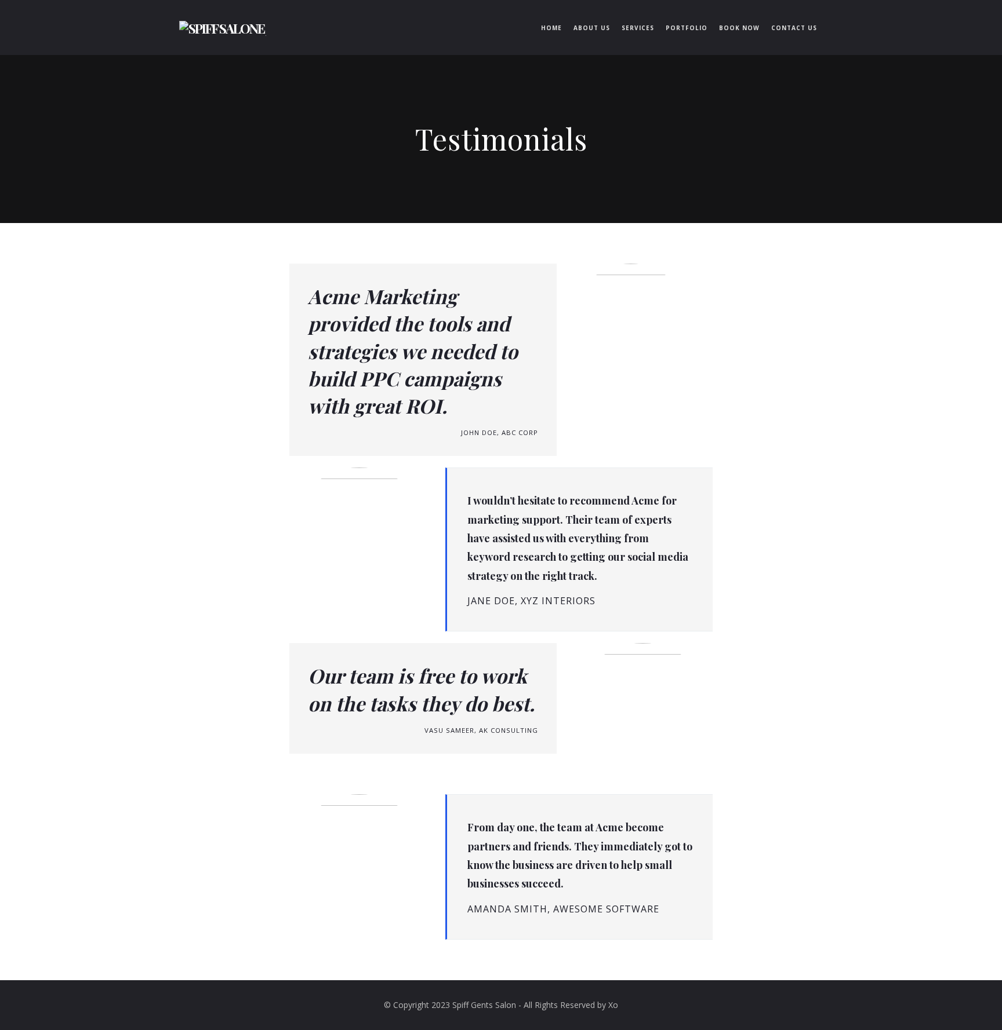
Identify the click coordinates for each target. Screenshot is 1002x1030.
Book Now (739, 28)
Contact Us (794, 28)
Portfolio (686, 28)
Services (638, 28)
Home (551, 28)
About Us (591, 28)
